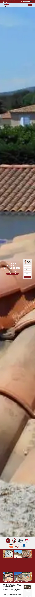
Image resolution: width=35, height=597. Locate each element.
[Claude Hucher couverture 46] (7, 5)
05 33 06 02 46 (7, 1)
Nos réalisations (12, 273)
